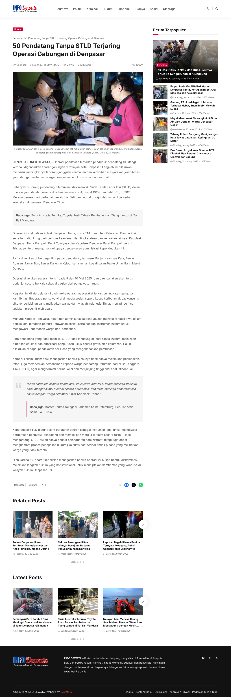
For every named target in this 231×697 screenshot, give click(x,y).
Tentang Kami (144, 691)
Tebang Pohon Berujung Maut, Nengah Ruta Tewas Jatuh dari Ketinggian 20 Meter (194, 137)
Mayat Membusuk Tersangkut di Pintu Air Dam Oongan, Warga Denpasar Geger (193, 121)
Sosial (154, 9)
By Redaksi (19, 64)
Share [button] (139, 64)
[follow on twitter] (216, 658)
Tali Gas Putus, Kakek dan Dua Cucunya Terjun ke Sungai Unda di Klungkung (184, 72)
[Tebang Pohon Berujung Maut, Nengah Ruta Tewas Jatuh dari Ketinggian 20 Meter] (160, 144)
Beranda (18, 38)
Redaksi (128, 691)
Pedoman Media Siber (205, 691)
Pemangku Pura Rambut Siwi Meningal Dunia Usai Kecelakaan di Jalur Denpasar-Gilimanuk (33, 622)
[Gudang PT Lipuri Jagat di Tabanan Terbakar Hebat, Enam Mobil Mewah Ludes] (160, 112)
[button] (208, 9)
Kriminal (92, 9)
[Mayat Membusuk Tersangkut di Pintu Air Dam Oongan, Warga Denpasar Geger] (160, 129)
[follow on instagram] (210, 658)
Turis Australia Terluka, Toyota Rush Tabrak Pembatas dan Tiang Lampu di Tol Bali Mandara (78, 622)
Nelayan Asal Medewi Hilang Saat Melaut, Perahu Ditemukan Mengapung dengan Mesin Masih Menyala (122, 623)
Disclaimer (161, 691)
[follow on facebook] (203, 658)
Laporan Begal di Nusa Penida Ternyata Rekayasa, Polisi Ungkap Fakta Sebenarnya (121, 545)
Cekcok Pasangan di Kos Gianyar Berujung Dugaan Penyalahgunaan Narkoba (74, 545)
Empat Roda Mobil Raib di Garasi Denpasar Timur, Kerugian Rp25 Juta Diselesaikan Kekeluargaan (193, 89)
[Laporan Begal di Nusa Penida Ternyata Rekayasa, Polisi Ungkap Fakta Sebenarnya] (123, 535)
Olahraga (169, 9)
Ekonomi (123, 9)
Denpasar (19, 485)
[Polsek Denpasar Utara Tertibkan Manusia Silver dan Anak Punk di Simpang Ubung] (33, 535)
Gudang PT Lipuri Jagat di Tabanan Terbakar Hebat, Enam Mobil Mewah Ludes (192, 105)
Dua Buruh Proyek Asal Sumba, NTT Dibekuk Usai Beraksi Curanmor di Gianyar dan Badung (192, 153)
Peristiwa (62, 9)
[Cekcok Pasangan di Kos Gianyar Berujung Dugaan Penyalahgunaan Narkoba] (78, 535)
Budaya (139, 9)
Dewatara (66, 691)
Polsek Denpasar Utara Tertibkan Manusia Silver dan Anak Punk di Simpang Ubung (31, 545)
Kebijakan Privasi (179, 691)
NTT (44, 485)
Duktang (33, 485)
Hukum (107, 9)
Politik (77, 9)
